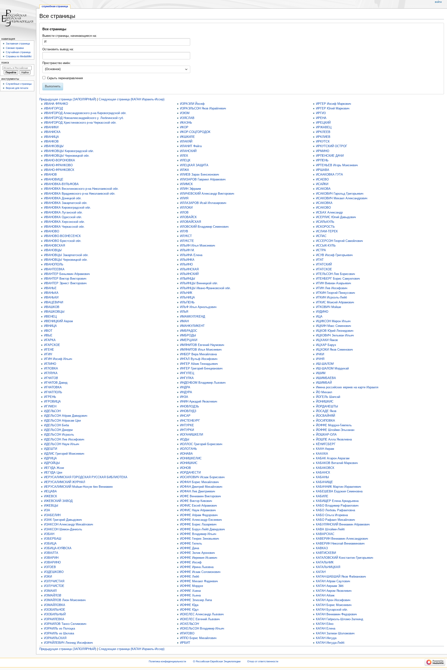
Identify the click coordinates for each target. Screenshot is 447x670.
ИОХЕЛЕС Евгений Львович (200, 619)
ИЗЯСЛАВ (187, 118)
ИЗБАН (49, 534)
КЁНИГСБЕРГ (325, 444)
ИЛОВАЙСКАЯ (190, 221)
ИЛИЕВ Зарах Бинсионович (199, 174)
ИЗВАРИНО (52, 562)
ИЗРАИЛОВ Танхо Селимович (65, 624)
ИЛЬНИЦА (187, 297)
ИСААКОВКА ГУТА (329, 174)
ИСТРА (321, 250)
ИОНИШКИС (188, 463)
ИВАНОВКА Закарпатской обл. (66, 203)
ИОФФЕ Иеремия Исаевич (198, 557)
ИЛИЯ (184, 198)
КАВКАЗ (322, 548)
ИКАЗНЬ (186, 122)
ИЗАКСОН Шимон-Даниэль (63, 529)
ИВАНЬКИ (51, 297)
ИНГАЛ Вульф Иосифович (198, 359)
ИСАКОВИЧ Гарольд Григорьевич (339, 193)
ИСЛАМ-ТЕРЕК (327, 231)
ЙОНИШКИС (324, 401)
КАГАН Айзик (325, 595)
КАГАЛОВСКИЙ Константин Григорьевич (344, 557)
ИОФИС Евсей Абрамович (198, 505)
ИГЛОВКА (51, 368)
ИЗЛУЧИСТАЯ (54, 581)
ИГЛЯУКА (51, 373)
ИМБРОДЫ (188, 335)
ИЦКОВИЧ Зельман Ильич (335, 335)
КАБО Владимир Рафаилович (337, 505)
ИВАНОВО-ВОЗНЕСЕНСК (62, 236)
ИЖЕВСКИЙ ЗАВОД (58, 501)
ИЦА (319, 316)
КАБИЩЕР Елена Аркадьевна (337, 501)
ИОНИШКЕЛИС (191, 458)
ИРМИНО (322, 151)
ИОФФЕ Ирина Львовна (196, 567)
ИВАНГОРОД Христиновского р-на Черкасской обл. (80, 122)
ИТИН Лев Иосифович (331, 288)
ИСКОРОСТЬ (325, 226)
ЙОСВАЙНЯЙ (325, 415)
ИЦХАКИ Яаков (327, 340)
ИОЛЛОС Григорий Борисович (201, 444)
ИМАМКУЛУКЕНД (192, 316)
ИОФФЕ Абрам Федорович (199, 515)
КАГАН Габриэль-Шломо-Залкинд (339, 619)
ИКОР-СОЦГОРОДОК (195, 132)
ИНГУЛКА (187, 378)
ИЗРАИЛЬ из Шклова (59, 633)
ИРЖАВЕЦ (324, 127)
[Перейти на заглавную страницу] (18, 18)
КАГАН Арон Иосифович (333, 600)
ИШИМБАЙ (324, 382)
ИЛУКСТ (186, 236)
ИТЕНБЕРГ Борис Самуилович (338, 278)
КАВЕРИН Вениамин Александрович (342, 538)
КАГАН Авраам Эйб (329, 586)
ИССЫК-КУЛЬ (326, 245)
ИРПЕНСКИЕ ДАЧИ (330, 155)
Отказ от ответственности (262, 661)
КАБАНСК (323, 472)
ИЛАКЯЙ (186, 141)
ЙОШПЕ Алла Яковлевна (334, 439)
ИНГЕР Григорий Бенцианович (201, 368)
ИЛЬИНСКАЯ (189, 269)
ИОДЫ (184, 439)
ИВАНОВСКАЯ (54, 245)
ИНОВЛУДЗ (188, 411)
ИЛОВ (184, 212)
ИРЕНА (321, 118)
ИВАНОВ (50, 174)
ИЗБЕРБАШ (52, 538)
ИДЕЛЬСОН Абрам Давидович (65, 415)
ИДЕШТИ (50, 448)
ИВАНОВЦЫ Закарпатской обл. (66, 255)
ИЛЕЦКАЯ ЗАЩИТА (194, 165)
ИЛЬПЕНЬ (187, 302)
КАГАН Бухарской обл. (332, 609)
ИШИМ (320, 373)
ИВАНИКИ (51, 127)
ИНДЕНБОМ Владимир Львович (203, 382)
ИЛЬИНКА (187, 259)
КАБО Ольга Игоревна (332, 515)
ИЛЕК (184, 155)
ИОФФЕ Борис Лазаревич (198, 524)
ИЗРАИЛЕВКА (54, 619)
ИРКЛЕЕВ (323, 132)
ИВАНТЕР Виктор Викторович (65, 278)
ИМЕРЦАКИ (188, 340)
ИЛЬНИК (186, 292)
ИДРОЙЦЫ (52, 463)
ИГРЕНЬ (50, 397)
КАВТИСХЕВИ (326, 553)
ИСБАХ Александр (329, 212)
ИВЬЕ (48, 335)
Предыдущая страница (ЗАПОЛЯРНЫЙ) (67, 99)
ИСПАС (321, 236)
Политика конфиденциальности (167, 661)
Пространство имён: (56, 63)
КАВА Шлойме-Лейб (330, 529)
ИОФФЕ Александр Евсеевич (201, 519)
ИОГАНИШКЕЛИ (191, 434)
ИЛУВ (184, 231)
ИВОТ (48, 330)
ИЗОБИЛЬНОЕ (54, 609)
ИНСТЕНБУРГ (190, 420)
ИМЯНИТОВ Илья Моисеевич (201, 349)
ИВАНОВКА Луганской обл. (63, 212)
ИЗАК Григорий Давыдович (63, 519)
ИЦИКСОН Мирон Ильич (333, 321)
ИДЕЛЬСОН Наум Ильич (61, 444)
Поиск (5, 62)
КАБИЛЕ (322, 496)
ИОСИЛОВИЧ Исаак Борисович (202, 477)
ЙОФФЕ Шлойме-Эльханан (335, 430)
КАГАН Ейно (324, 624)
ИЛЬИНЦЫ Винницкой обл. (199, 283)
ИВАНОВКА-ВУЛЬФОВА (61, 184)
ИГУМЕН (50, 406)
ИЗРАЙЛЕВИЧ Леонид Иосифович (68, 642)
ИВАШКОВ (51, 307)
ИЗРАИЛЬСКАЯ (55, 638)
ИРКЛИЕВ (323, 137)
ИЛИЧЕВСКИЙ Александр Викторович (207, 193)
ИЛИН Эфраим (190, 188)
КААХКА (322, 453)
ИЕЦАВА (50, 491)
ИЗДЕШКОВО (54, 572)
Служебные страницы (19, 83)
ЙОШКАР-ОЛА (326, 434)
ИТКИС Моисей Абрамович (335, 302)
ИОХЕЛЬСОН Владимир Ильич (202, 628)
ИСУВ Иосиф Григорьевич (334, 255)
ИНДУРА (186, 392)
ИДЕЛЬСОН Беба (56, 425)
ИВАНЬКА (51, 292)
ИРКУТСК (323, 141)
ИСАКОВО (323, 207)
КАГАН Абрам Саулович (333, 581)
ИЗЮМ (185, 113)
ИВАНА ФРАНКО (56, 103)
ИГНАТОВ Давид (56, 382)
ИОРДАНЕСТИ (190, 472)
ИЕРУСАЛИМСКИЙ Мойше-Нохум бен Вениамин (78, 486)
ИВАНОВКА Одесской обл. (63, 217)
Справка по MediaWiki (18, 56)
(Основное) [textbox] (53, 69)
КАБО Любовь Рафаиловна (335, 510)
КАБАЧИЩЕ (324, 482)
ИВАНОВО (51, 231)
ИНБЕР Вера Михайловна (198, 354)
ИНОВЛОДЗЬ (189, 406)
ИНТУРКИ (187, 430)
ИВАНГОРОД (53, 108)
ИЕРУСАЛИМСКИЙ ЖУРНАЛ (64, 482)
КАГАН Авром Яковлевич (334, 590)
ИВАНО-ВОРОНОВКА (59, 160)
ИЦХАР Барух (326, 345)
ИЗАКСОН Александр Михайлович (68, 524)
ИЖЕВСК (50, 496)
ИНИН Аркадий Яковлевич (198, 401)
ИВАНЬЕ (50, 288)
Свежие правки (15, 48)
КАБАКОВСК (325, 468)
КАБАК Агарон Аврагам (332, 458)
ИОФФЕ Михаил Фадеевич (199, 581)
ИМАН (184, 321)
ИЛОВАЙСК (188, 217)
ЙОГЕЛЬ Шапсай (328, 397)
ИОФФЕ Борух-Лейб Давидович (202, 529)
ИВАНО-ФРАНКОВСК (59, 170)
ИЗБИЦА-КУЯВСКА (57, 548)
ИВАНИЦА (51, 137)
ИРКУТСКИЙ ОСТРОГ (331, 146)
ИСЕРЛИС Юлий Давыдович (336, 217)
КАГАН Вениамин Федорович (336, 614)
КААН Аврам (325, 448)
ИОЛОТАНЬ (188, 448)
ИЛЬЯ (184, 311)
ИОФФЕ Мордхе (191, 586)
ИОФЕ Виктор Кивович (196, 501)
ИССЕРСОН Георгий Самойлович (339, 241)
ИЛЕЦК (185, 160)
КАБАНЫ (322, 477)
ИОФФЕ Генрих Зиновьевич (199, 538)
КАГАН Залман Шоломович (335, 633)
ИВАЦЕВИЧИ (53, 302)
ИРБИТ (185, 642)
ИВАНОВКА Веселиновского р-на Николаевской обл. (81, 188)
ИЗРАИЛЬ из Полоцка (59, 628)
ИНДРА (185, 387)
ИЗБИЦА (50, 543)
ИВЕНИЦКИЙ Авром (58, 321)
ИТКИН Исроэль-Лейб (331, 297)
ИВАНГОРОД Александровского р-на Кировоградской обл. (85, 113)
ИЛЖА (184, 170)
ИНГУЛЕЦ (187, 373)
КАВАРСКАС (325, 534)
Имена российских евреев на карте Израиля (347, 387)
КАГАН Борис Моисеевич (334, 605)
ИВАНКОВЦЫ (54, 146)
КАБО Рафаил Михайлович (335, 519)
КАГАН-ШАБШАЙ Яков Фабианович (341, 576)
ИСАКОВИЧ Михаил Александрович (341, 198)
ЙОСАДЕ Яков (326, 411)
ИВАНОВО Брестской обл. (62, 241)
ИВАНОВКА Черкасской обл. (64, 226)
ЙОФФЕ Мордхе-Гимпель (334, 425)
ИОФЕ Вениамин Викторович (200, 496)
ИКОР (184, 127)
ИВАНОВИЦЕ (53, 179)
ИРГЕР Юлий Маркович (332, 108)
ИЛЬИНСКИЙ (189, 274)
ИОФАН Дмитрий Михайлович (201, 486)
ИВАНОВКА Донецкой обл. (63, 198)
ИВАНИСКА (52, 132)
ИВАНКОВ (51, 141)
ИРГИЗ (321, 113)
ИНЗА (184, 397)
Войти (438, 1)
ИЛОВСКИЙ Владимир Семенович (204, 226)
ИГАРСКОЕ (52, 345)
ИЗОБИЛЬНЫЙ (55, 614)
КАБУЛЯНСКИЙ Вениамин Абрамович (343, 524)
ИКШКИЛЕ (187, 137)
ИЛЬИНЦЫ (187, 278)
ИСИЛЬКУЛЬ (325, 221)
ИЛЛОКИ (186, 207)
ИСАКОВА (323, 188)
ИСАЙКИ (322, 184)
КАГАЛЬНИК (325, 562)
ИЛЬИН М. (187, 250)
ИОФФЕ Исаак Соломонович (200, 572)
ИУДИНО (322, 311)
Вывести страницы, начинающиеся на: (69, 35)
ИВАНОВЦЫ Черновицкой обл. (66, 259)
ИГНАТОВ (51, 378)
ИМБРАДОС (188, 330)
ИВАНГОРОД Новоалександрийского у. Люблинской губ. (84, 118)
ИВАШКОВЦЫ (54, 311)
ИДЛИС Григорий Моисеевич (64, 453)
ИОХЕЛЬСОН (189, 624)
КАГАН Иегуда (326, 638)
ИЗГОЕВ (50, 567)
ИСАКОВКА (324, 203)
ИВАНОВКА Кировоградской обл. (67, 207)
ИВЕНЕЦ (50, 316)
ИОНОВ (185, 468)
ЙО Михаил (324, 392)
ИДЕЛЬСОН (52, 411)
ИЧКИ (320, 354)
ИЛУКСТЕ (187, 241)
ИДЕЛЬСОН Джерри (58, 430)
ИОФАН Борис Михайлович (199, 482)
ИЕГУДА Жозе (54, 468)
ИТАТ (320, 259)
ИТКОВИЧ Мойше (328, 307)
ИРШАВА (322, 170)
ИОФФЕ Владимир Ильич (198, 534)
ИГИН (48, 354)
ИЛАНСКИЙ (188, 151)
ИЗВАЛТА (51, 553)
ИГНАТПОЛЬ (53, 392)
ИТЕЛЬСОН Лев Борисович (335, 274)
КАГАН (320, 572)
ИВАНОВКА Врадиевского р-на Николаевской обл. (79, 193)
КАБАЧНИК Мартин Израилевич (338, 486)
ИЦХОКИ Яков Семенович (334, 349)
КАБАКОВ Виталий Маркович (337, 463)
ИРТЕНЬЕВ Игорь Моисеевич (337, 165)
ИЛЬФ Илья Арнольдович (198, 307)
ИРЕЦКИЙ (323, 122)
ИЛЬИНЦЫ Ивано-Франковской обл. (205, 288)
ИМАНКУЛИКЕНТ (192, 326)
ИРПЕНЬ (322, 160)
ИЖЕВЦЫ (51, 505)
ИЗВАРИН (51, 557)
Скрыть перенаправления (65, 78)
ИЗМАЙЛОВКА (54, 605)
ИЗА (47, 510)
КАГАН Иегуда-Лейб (330, 642)
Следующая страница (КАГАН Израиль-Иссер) (131, 99)
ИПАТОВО (187, 633)
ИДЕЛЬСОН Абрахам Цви (62, 420)
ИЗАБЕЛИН (52, 515)
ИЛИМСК (186, 184)
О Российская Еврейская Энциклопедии (216, 661)
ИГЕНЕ (49, 349)
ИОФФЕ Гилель (191, 543)
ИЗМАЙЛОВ (52, 595)
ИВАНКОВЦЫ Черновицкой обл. (67, 155)
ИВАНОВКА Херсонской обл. (64, 221)
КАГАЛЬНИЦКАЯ (328, 567)
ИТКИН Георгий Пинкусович (335, 292)
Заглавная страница (18, 43)
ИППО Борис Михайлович (198, 638)
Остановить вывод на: (58, 49)
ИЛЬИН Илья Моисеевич (197, 245)
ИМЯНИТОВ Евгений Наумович (202, 345)
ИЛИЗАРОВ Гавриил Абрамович (203, 179)
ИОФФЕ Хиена (190, 590)
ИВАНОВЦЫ (53, 250)
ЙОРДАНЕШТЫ (327, 406)
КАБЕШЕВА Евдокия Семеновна (339, 491)
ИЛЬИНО (186, 264)
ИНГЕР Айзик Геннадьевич (199, 363)
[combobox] (116, 69)
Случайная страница (18, 52)
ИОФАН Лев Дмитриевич (197, 491)
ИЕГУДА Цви (53, 472)
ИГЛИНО (50, 363)
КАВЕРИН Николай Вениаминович (340, 543)
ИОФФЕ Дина (189, 548)
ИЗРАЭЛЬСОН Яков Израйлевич (203, 108)
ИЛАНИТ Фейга (191, 146)
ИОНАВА (186, 453)
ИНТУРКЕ (187, 425)
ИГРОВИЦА (52, 401)
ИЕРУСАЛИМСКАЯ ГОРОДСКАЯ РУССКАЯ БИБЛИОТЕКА (85, 477)
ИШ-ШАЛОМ (325, 363)
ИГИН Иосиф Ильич (58, 359)
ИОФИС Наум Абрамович (198, 510)
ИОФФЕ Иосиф (191, 562)
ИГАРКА (50, 340)
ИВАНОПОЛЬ (53, 264)
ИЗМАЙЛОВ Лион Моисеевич (65, 600)
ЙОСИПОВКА (325, 420)
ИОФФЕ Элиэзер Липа (196, 600)
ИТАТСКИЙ (324, 264)
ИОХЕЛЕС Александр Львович (202, 614)
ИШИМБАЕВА (326, 378)
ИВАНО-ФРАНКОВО (58, 165)
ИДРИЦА (50, 458)
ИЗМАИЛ (50, 590)
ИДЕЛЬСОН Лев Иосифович (64, 439)
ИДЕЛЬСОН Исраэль (59, 434)
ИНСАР (185, 415)
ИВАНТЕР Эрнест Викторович (65, 283)
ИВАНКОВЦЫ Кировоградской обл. (69, 151)
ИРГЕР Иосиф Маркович (333, 103)
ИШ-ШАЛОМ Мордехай (332, 368)
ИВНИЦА (50, 326)
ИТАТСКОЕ (324, 269)
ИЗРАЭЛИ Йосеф (192, 103)
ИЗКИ (48, 576)
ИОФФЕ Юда (189, 605)
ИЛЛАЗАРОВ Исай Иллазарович (203, 203)
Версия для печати (17, 88)
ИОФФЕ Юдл (189, 609)
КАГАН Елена (325, 628)
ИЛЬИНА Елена (191, 255)
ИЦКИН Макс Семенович (333, 326)
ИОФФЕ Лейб (189, 576)
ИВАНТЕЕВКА (54, 269)
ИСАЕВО (322, 179)
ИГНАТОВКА (53, 387)
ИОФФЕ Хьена (190, 595)
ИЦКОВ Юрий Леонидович (334, 330)
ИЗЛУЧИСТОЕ (54, 586)
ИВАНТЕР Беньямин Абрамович (67, 274)
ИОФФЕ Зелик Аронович (197, 553)
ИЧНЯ (320, 359)
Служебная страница (55, 6)
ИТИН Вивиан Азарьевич (333, 283)
